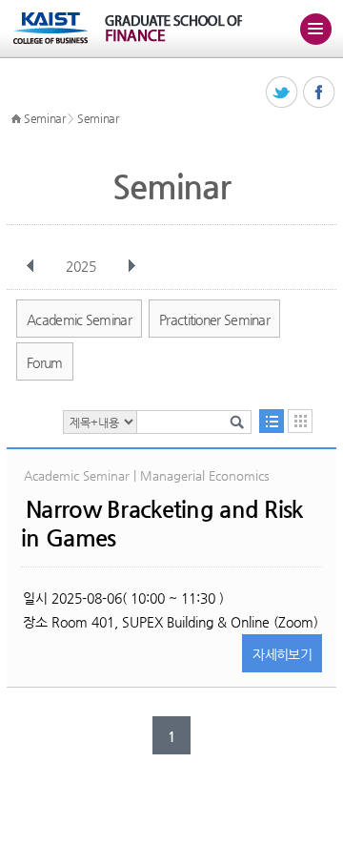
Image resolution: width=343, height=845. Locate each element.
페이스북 (319, 93)
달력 (300, 421)
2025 (81, 266)
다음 (131, 266)
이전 (30, 266)
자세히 (282, 654)
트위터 (282, 93)
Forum (45, 362)
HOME (16, 119)
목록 (271, 421)
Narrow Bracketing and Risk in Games (161, 523)
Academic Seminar (79, 319)
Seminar (45, 118)
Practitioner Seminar (214, 319)
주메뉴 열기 (315, 29)
